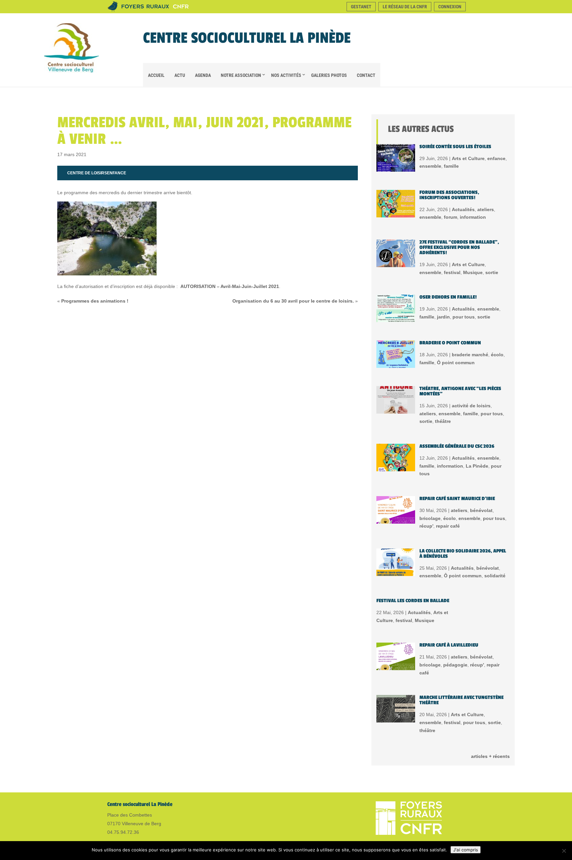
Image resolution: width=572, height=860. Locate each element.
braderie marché (470, 354)
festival (452, 272)
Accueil (156, 75)
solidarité (494, 575)
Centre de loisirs (87, 173)
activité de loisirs (471, 405)
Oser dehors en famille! (448, 297)
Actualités (463, 209)
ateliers (485, 209)
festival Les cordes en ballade (412, 600)
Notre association (241, 75)
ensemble (430, 166)
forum (450, 217)
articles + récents (490, 756)
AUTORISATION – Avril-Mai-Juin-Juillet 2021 (229, 286)
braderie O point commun (450, 343)
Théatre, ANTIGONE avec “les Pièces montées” (460, 391)
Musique (473, 272)
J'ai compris (465, 849)
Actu (179, 75)
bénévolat (481, 510)
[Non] (563, 850)
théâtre (443, 421)
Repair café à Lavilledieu (448, 645)
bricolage (430, 518)
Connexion (449, 6)
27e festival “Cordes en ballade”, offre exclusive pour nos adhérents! (459, 247)
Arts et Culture (468, 158)
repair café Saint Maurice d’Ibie (457, 498)
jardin (443, 316)
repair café (448, 526)
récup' (426, 526)
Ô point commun (456, 362)
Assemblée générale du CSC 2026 (456, 446)
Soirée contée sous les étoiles (455, 146)
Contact (366, 75)
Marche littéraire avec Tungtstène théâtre (461, 700)
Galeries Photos (329, 75)
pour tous (464, 316)
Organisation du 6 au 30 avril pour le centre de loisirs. (293, 301)
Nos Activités (286, 75)
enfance (116, 173)
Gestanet (361, 6)
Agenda (203, 75)
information (473, 217)
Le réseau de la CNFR (405, 6)
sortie (491, 272)
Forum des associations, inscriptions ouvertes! (449, 195)
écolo (497, 354)
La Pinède (477, 466)
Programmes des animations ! (94, 301)
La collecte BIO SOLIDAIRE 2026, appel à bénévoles (462, 553)
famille (451, 166)
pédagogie (455, 664)
